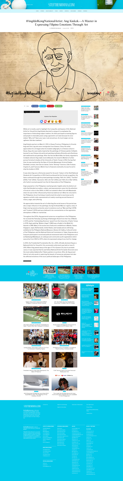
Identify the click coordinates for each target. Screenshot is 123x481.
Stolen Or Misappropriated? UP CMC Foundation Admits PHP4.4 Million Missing (87, 325)
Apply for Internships (61, 407)
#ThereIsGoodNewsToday (85, 138)
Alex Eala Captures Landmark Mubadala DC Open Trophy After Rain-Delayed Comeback (87, 126)
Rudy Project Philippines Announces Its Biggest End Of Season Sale (87, 133)
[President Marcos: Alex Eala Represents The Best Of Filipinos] (96, 157)
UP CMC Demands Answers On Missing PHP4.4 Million (86, 317)
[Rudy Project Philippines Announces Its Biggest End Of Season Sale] (96, 133)
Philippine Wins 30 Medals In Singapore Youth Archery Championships (86, 150)
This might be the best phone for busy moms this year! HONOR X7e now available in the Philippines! (86, 183)
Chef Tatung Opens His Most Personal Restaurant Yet (86, 165)
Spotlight (83, 131)
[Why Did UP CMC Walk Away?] (96, 353)
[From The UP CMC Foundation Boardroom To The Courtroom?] (96, 340)
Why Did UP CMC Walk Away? (87, 352)
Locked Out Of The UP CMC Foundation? (87, 346)
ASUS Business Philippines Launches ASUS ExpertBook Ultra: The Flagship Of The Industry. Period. (87, 173)
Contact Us (45, 404)
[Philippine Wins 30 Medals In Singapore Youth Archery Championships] (96, 148)
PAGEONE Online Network (56, 28)
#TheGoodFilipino (84, 114)
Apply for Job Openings (62, 404)
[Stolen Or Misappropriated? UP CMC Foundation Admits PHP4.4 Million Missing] (96, 325)
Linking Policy (89, 413)
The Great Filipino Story (85, 106)
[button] (98, 4)
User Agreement (90, 404)
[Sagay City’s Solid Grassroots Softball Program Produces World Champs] (96, 108)
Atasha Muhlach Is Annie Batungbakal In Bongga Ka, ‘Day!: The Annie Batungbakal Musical (87, 311)
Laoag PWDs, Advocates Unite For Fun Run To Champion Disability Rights (87, 141)
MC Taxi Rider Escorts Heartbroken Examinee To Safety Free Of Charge (87, 117)
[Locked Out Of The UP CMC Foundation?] (96, 347)
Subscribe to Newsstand (77, 404)
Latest (82, 179)
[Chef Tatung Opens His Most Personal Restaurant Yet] (96, 164)
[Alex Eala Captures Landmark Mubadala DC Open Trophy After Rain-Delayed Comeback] (96, 124)
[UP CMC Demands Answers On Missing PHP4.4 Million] (96, 318)
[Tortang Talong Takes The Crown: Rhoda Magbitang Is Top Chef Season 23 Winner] (93, 270)
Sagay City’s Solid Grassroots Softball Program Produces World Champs (85, 109)
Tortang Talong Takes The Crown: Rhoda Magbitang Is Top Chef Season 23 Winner (93, 276)
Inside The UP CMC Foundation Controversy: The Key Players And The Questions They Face (87, 333)
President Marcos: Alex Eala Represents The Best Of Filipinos (86, 157)
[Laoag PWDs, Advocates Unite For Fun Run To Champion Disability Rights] (96, 140)
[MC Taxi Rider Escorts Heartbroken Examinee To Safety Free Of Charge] (96, 116)
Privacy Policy (89, 407)
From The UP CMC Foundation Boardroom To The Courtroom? (87, 339)
